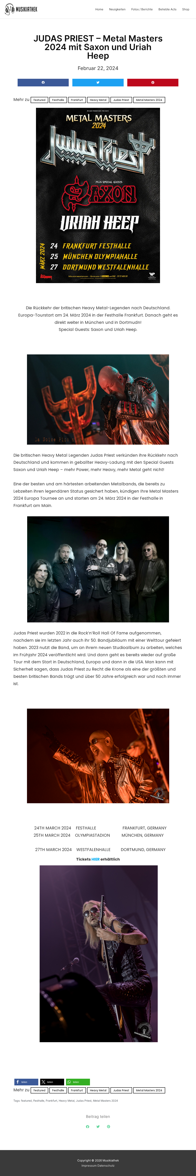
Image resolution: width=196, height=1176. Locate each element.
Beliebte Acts (167, 9)
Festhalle (58, 100)
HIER (95, 859)
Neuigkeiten (117, 9)
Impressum (89, 1165)
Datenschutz (105, 1165)
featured (39, 100)
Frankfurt (77, 100)
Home (99, 9)
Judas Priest (121, 100)
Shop (185, 9)
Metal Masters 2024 (149, 100)
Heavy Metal (98, 100)
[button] (43, 83)
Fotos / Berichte (142, 9)
